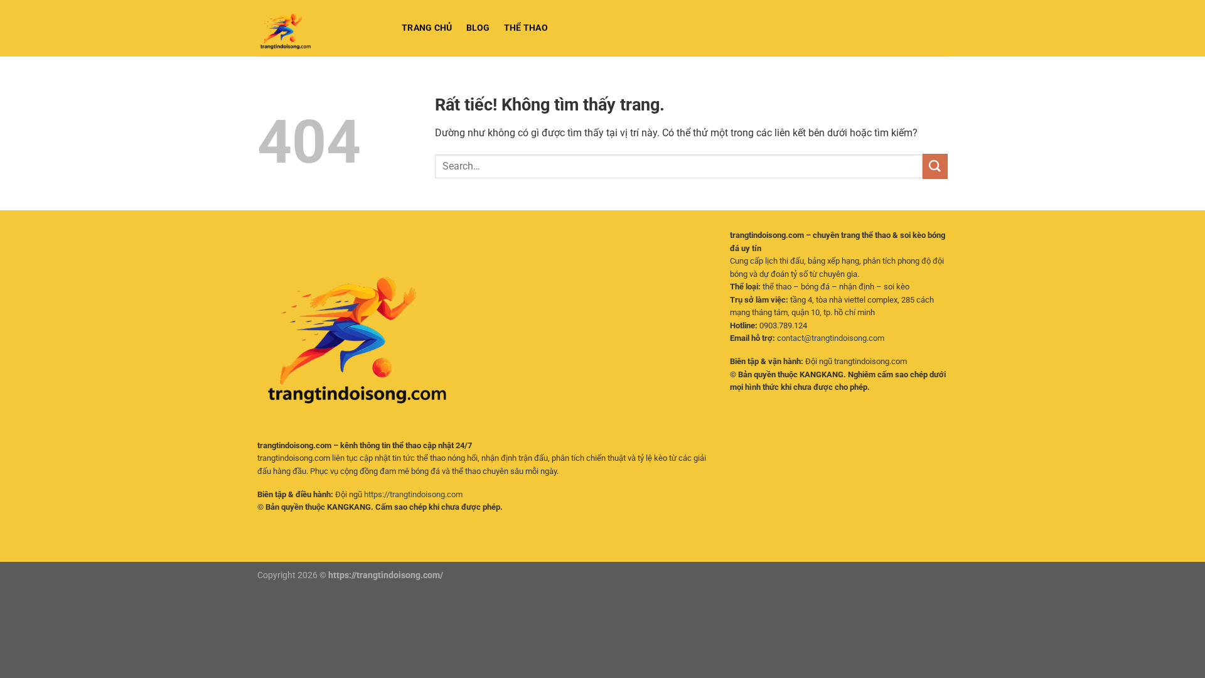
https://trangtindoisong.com (413, 494)
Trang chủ (427, 28)
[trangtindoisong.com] (320, 28)
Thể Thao (526, 28)
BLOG (478, 28)
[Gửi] (935, 166)
